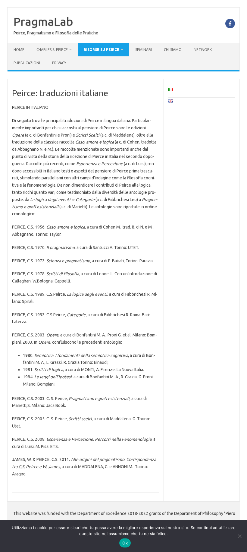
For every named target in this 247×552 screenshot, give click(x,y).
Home (19, 50)
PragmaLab (43, 21)
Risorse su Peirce (101, 50)
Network (203, 50)
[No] (239, 536)
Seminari (143, 50)
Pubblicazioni (27, 63)
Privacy (59, 63)
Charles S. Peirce (52, 50)
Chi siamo (173, 50)
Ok (125, 543)
